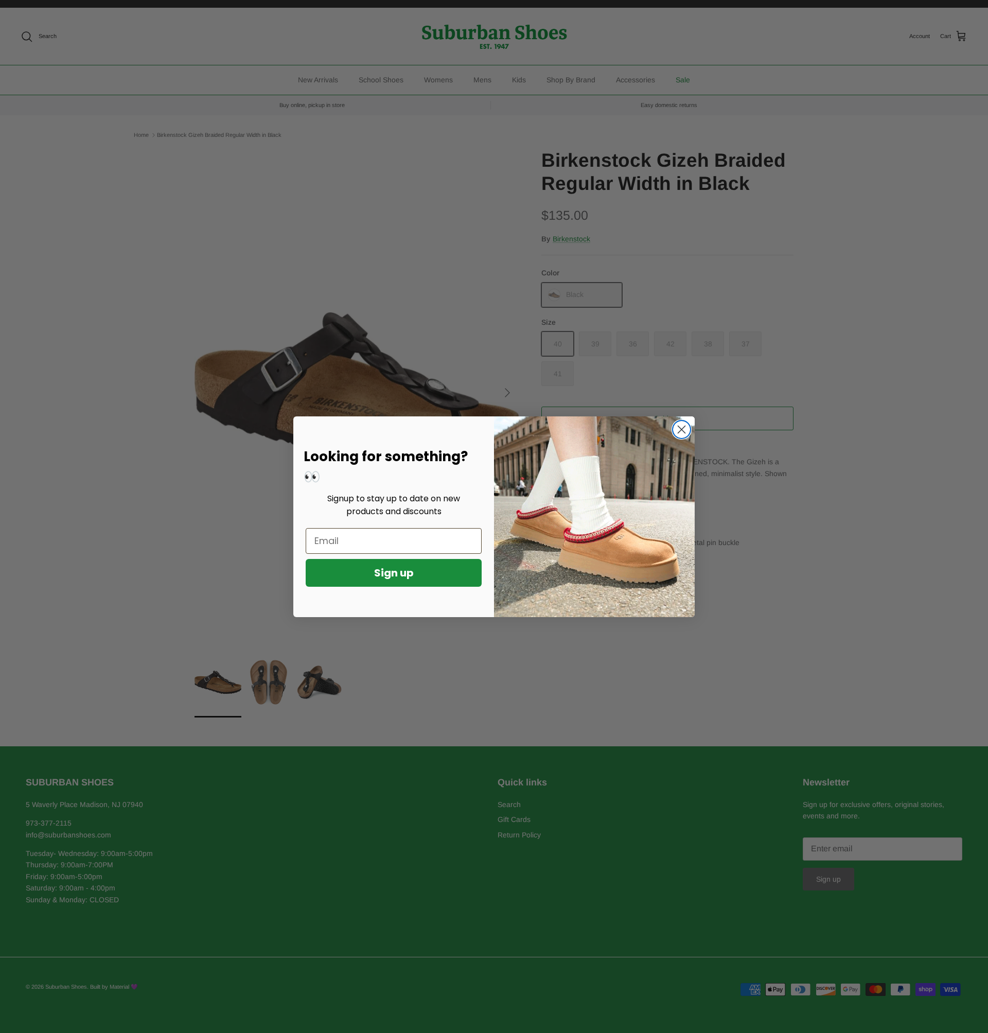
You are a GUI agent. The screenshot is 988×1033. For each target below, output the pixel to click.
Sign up (394, 573)
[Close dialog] (682, 430)
